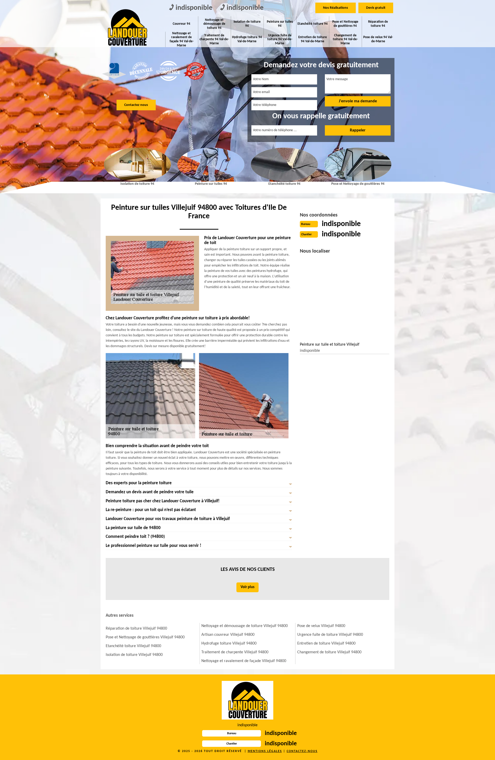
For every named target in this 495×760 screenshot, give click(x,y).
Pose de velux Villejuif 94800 (321, 626)
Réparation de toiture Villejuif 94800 (136, 629)
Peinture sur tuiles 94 (280, 24)
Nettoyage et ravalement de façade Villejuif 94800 (243, 661)
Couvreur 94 (181, 24)
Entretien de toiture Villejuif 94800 (326, 643)
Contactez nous (136, 105)
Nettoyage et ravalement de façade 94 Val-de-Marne (182, 39)
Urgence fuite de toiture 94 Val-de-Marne (279, 39)
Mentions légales (265, 751)
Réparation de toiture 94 (378, 24)
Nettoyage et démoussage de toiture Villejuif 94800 (244, 626)
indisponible (194, 8)
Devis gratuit (375, 8)
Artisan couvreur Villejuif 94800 (227, 635)
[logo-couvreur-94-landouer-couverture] (127, 27)
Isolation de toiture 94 (247, 24)
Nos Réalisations (335, 8)
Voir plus (247, 587)
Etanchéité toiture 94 (313, 24)
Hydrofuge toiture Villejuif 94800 (229, 643)
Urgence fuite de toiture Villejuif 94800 (330, 635)
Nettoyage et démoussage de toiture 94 (214, 24)
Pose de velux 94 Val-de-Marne (378, 39)
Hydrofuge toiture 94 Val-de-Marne (247, 39)
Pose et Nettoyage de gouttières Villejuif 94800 (145, 637)
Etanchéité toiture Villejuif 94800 (133, 646)
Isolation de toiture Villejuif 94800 (134, 655)
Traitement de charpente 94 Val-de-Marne (214, 39)
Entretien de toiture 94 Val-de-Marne (312, 39)
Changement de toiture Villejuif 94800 (329, 652)
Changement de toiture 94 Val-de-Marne (345, 39)
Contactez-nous (302, 751)
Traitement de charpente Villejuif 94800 (234, 652)
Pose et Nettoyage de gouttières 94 (345, 24)
